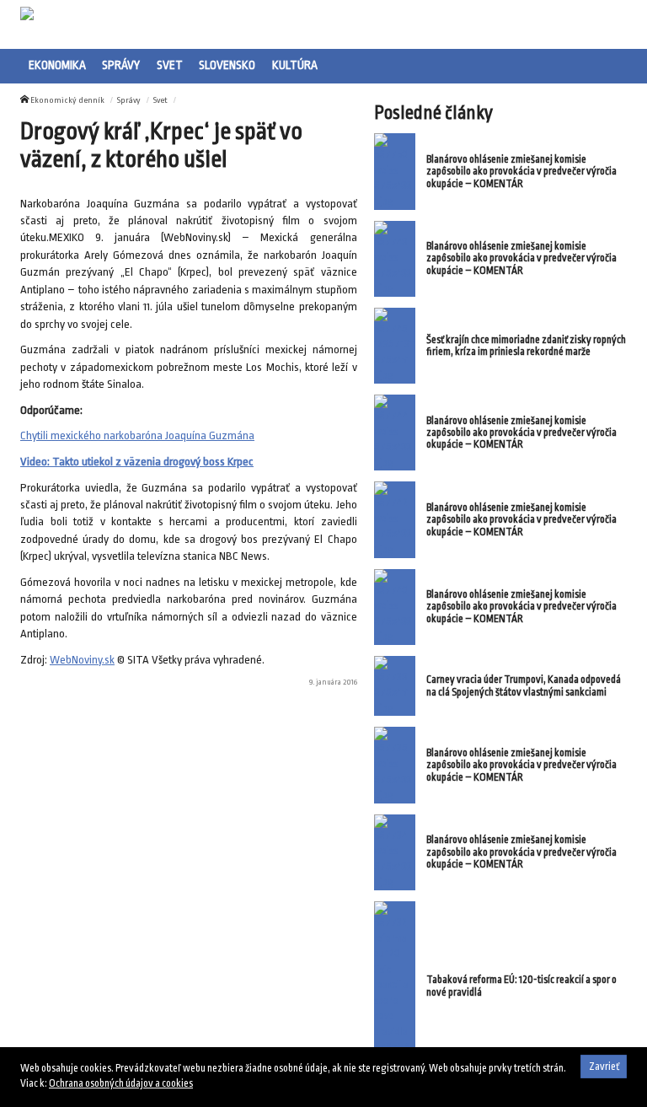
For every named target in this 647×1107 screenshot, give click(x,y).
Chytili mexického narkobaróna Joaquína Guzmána (137, 435)
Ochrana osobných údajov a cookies (121, 1083)
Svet (170, 65)
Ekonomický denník (67, 100)
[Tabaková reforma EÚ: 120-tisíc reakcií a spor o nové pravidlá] (394, 986)
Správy (121, 65)
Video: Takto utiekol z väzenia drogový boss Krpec (137, 461)
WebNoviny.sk (82, 659)
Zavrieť (604, 1066)
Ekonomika (57, 65)
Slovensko (227, 65)
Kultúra (295, 65)
